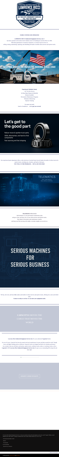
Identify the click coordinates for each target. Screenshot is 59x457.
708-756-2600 (5, 442)
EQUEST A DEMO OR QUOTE (29, 376)
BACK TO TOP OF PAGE (53, 452)
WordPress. (18, 455)
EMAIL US (4, 440)
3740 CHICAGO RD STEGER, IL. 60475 (8, 438)
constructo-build (12, 455)
